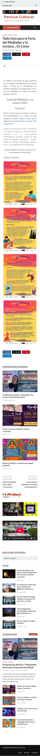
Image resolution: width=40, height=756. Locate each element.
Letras (15, 35)
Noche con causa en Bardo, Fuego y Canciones (26, 687)
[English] (4, 494)
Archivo (26, 753)
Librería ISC (9, 124)
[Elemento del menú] (36, 5)
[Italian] (12, 494)
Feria (10, 35)
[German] (9, 494)
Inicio (20, 753)
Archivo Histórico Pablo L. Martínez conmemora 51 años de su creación (26, 599)
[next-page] (7, 732)
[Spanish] (20, 494)
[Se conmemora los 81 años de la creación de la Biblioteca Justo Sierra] (9, 585)
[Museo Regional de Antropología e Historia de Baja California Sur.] (9, 609)
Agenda (5, 35)
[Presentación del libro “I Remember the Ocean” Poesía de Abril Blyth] (20, 382)
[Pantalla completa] (35, 538)
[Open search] (34, 27)
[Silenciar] (31, 538)
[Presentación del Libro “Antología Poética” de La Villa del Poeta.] (9, 720)
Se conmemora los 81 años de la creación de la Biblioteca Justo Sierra (26, 587)
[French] (6, 494)
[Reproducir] (5, 538)
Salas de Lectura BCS (28, 121)
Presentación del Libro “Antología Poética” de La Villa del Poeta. (26, 722)
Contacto (34, 753)
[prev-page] (4, 732)
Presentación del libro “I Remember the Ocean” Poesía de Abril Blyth (18, 396)
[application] (20, 530)
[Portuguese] (14, 494)
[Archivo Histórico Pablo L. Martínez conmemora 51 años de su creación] (9, 597)
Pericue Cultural (19, 16)
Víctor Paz (18, 50)
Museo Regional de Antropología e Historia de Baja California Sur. (26, 611)
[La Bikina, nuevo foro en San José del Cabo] (9, 709)
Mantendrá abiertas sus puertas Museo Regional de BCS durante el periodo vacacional (27, 573)
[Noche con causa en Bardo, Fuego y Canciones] (20, 416)
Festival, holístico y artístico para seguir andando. (27, 698)
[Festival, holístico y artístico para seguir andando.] (20, 450)
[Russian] (17, 494)
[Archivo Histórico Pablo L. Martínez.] (9, 621)
